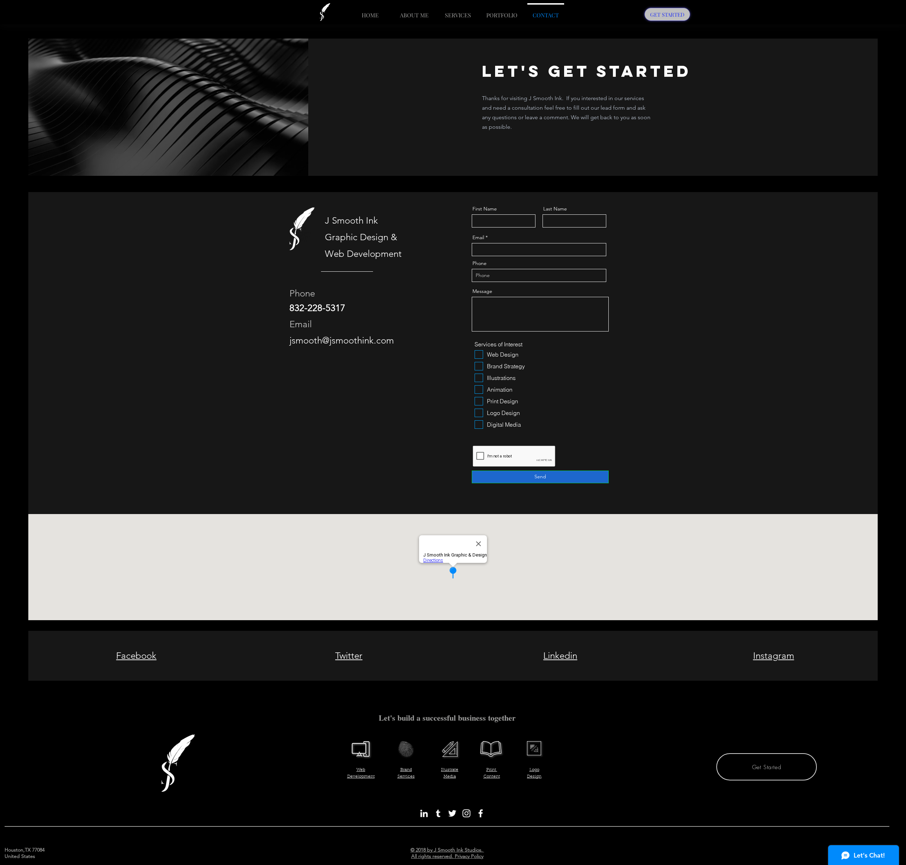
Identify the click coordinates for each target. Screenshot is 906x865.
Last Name (555, 208)
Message (482, 291)
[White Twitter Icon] (452, 813)
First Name (484, 208)
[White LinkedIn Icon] (424, 813)
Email (478, 237)
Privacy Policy (469, 856)
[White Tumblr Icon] (438, 813)
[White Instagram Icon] (466, 813)
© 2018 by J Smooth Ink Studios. (447, 850)
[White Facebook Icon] (480, 813)
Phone (479, 263)
